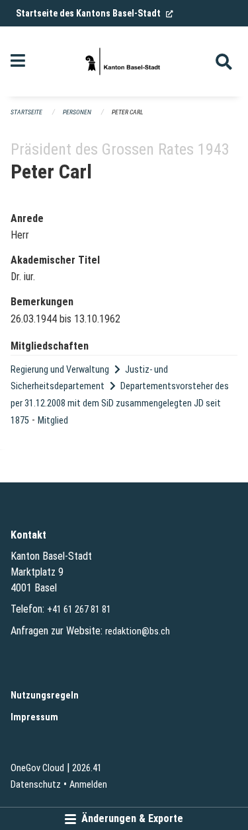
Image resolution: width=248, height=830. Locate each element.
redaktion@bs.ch (137, 631)
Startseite (26, 112)
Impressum (34, 717)
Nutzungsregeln (45, 695)
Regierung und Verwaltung (60, 369)
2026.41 (87, 768)
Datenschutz (36, 784)
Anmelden (88, 784)
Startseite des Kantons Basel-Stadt (94, 13)
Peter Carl (128, 112)
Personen (77, 112)
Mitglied (53, 420)
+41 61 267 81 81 (79, 609)
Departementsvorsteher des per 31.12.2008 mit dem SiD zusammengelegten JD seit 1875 (120, 403)
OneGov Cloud (37, 768)
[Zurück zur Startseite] (123, 61)
